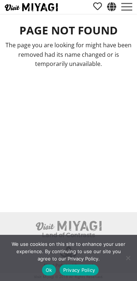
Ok (49, 270)
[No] (128, 258)
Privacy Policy (79, 270)
